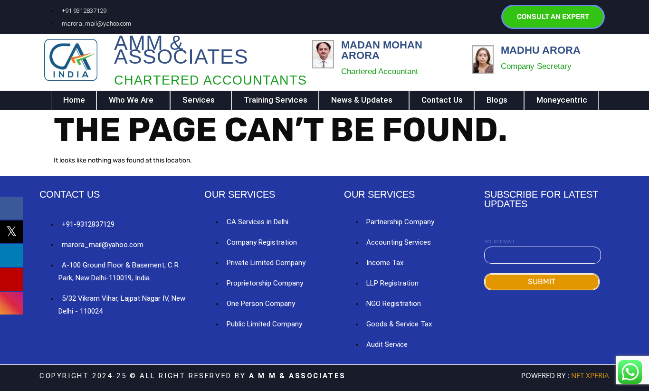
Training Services (275, 100)
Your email (499, 241)
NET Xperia (589, 375)
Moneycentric (561, 100)
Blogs (497, 100)
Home (74, 100)
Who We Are (131, 100)
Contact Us (442, 100)
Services (198, 100)
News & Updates (361, 100)
